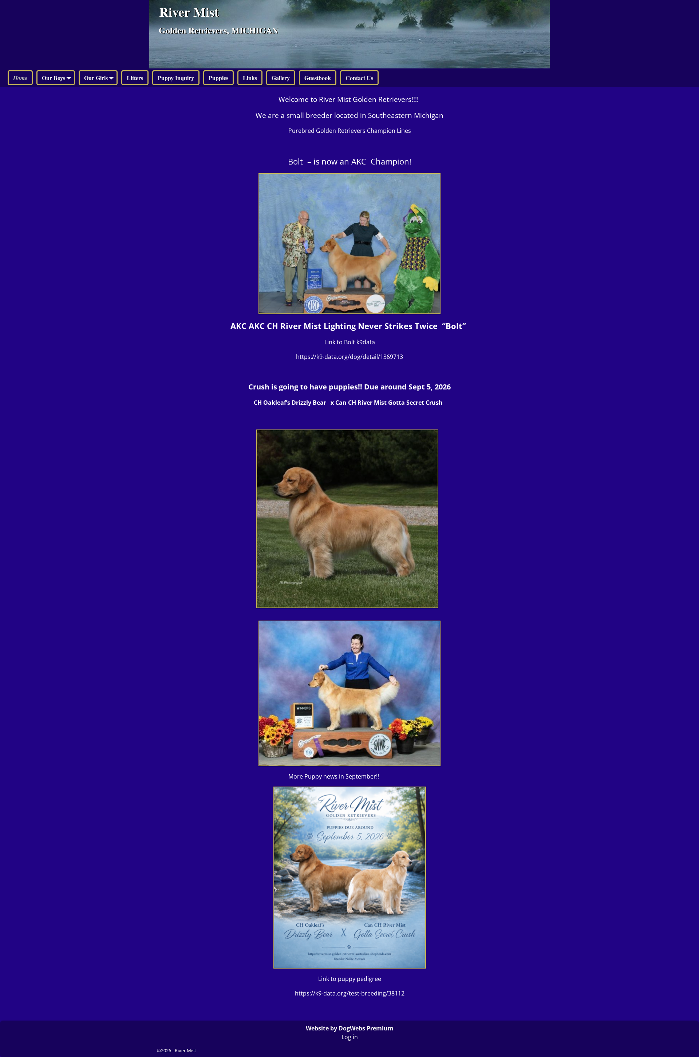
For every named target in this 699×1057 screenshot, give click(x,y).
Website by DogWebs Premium (350, 1028)
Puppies (218, 78)
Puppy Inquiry (176, 78)
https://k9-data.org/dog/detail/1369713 (349, 357)
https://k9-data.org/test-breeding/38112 (349, 993)
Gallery (281, 78)
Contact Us (359, 78)
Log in (349, 1037)
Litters (135, 78)
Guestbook (317, 78)
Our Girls (96, 78)
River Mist (189, 11)
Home (20, 78)
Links (250, 78)
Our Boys (53, 78)
